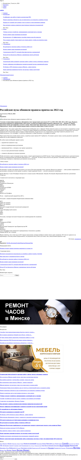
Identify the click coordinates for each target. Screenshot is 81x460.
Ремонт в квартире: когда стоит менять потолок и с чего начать (17, 393)
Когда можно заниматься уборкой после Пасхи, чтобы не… (16, 334)
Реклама (51, 448)
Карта (4, 7)
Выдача (32, 445)
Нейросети (12, 448)
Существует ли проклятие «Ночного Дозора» (12, 401)
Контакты (5, 4)
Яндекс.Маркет (23, 450)
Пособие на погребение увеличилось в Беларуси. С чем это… (16, 343)
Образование (6, 44)
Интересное (6, 14)
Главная (5, 13)
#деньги (21, 443)
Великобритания (25, 445)
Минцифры (3, 448)
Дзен (43, 445)
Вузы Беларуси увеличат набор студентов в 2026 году (17, 46)
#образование (39, 443)
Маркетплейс (74, 445)
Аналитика (16, 445)
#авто (1, 443)
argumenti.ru (78, 239)
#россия (49, 443)
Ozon (74, 443)
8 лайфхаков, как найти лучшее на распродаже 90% (17, 17)
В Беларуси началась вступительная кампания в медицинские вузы (19, 420)
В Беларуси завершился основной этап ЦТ (12, 412)
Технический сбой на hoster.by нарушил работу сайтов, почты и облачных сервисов (25, 61)
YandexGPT (11, 445)
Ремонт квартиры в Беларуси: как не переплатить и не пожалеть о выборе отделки (25, 19)
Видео (30, 445)
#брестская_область (16, 443)
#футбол (60, 443)
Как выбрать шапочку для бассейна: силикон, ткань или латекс (17, 379)
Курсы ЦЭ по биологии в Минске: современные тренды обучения (21, 54)
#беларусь (5, 443)
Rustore (77, 443)
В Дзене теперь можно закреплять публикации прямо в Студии (17, 337)
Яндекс (76, 447)
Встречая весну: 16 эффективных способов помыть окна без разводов (22, 37)
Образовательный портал (7, 75)
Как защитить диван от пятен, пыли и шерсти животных (15, 430)
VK (1, 445)
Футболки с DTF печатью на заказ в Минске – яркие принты (19, 67)
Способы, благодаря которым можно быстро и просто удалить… (17, 332)
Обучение (18, 448)
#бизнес (10, 443)
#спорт (53, 443)
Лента (4, 6)
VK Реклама (6, 445)
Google (65, 443)
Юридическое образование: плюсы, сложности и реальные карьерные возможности (22, 417)
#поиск (44, 443)
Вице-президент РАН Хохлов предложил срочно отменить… (16, 340)
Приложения (43, 448)
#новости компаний (30, 443)
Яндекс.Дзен (3, 450)
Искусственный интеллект (52, 445)
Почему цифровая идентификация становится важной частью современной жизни (25, 64)
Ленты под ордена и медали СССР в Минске (12, 428)
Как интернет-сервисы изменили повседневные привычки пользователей (23, 25)
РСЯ (47, 448)
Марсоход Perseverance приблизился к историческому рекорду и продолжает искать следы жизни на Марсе (30, 425)
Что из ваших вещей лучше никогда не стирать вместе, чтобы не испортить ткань (25, 40)
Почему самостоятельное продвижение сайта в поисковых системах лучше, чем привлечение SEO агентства (31, 438)
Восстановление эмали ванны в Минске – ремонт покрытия (16, 382)
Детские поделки (38, 445)
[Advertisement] (40, 93)
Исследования (64, 445)
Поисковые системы (26, 448)
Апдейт (20, 445)
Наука (4, 29)
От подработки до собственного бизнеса (11, 409)
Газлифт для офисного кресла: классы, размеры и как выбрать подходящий (20, 398)
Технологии (6, 59)
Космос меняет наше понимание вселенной (15, 34)
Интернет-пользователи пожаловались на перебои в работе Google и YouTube (21, 253)
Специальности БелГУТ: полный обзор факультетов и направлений (21, 52)
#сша (56, 443)
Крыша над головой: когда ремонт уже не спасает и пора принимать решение (24, 22)
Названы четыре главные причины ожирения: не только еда (16, 248)
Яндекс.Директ (11, 450)
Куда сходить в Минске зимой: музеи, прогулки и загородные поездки (19, 377)
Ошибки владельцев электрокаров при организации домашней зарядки (19, 436)
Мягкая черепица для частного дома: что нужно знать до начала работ (19, 385)
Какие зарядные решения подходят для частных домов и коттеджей (21, 69)
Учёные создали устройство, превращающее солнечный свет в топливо (22, 32)
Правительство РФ (36, 448)
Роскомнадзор (57, 448)
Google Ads (71, 443)
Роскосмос (63, 448)
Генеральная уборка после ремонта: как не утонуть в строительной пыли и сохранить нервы (25, 387)
